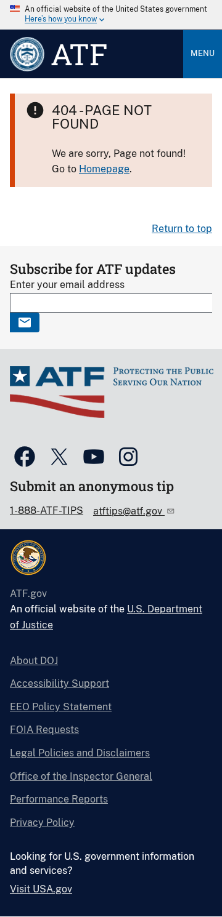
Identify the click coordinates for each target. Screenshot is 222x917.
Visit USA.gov (41, 889)
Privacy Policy (42, 822)
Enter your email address (67, 284)
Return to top (182, 228)
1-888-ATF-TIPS (46, 510)
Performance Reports (59, 799)
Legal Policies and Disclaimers (80, 753)
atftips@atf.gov (129, 511)
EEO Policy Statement (61, 707)
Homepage (104, 169)
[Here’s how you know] (111, 15)
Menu (203, 53)
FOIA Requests (44, 729)
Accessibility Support (59, 683)
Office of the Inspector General (81, 776)
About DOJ (34, 661)
